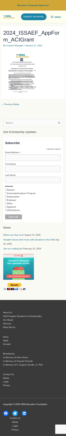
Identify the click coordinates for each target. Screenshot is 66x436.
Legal (5, 381)
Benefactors (9, 354)
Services (7, 323)
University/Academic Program (21, 193)
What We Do (9, 327)
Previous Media (10, 104)
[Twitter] (15, 413)
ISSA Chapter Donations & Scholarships (22, 316)
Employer (11, 200)
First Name (10, 164)
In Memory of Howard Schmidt (18, 361)
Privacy (6, 385)
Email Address (13, 152)
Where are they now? (13, 235)
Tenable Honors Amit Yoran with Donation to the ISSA (29, 240)
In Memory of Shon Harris (15, 357)
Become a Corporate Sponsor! (33, 5)
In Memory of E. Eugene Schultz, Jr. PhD (23, 365)
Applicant (11, 207)
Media (6, 378)
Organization (13, 196)
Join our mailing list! (12, 249)
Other (10, 203)
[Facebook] (6, 413)
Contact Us (8, 374)
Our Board (8, 320)
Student (11, 190)
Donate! (7, 344)
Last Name (10, 175)
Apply (5, 340)
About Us (7, 312)
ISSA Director (13, 210)
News (5, 337)
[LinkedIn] (24, 413)
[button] (34, 16)
